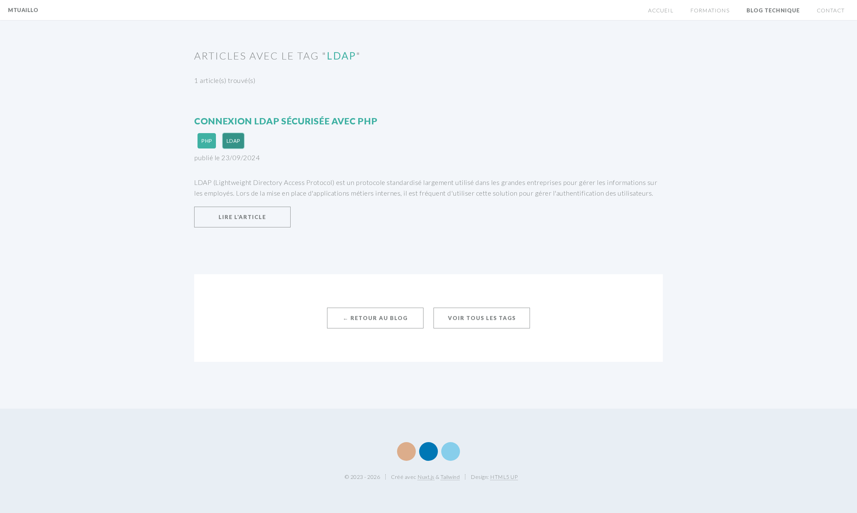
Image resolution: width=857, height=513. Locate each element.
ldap (233, 141)
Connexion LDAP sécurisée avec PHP (285, 120)
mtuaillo (23, 10)
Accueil (660, 10)
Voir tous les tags (482, 318)
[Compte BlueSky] (450, 451)
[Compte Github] (406, 451)
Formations (710, 10)
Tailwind (450, 477)
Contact (831, 10)
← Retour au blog (375, 318)
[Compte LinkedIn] (428, 451)
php (206, 141)
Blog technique (773, 10)
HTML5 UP (504, 477)
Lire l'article (242, 217)
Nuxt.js (426, 477)
